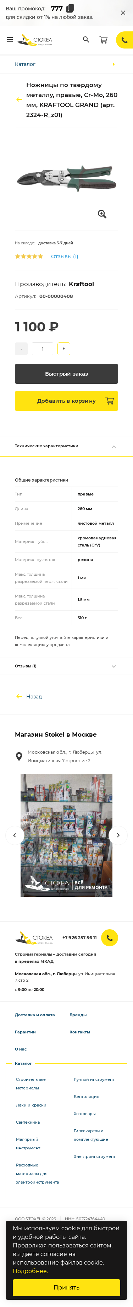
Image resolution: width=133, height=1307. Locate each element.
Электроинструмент (94, 1156)
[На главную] (35, 40)
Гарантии (25, 1031)
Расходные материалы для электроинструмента (37, 1174)
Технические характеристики (46, 445)
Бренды (78, 1014)
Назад (34, 696)
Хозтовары (85, 1113)
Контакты (80, 1031)
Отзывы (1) (64, 256)
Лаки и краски (31, 1105)
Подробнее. (30, 1271)
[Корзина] (103, 40)
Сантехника (28, 1122)
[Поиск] (86, 40)
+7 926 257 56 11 (79, 937)
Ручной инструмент (94, 1079)
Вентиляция (86, 1096)
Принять (66, 1287)
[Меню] (10, 40)
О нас (21, 1049)
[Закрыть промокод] (123, 13)
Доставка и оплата (35, 1014)
